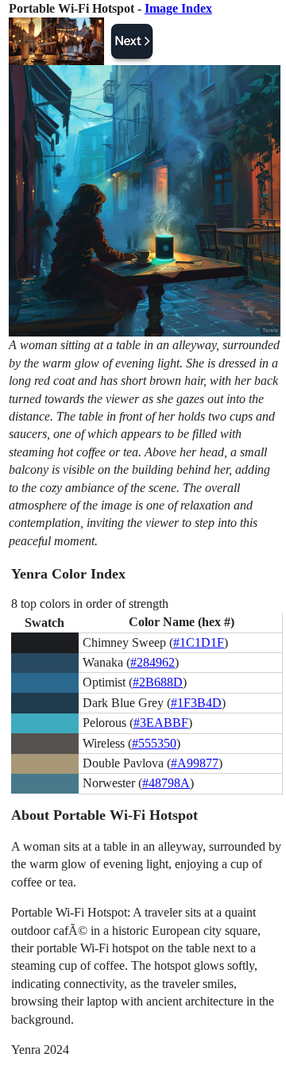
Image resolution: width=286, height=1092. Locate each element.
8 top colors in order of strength (89, 603)
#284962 (152, 662)
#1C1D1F (198, 642)
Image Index (178, 8)
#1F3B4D (196, 702)
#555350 (154, 743)
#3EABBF (160, 722)
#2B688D (158, 682)
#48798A (166, 783)
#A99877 (194, 763)
